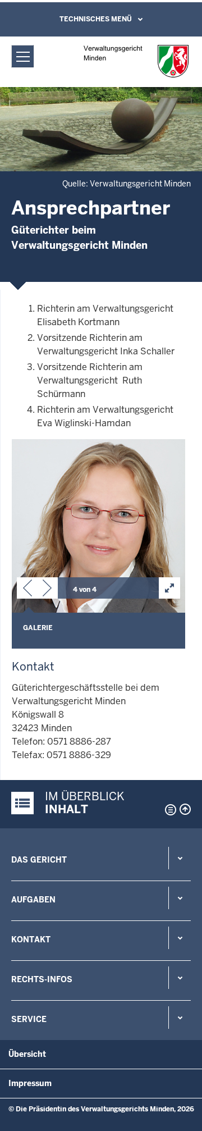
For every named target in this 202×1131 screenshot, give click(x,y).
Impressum (30, 1083)
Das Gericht (39, 860)
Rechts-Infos (41, 979)
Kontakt (30, 939)
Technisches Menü (95, 19)
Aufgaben (33, 900)
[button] (27, 590)
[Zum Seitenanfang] (185, 809)
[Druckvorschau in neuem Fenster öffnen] (168, 810)
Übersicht (27, 1054)
